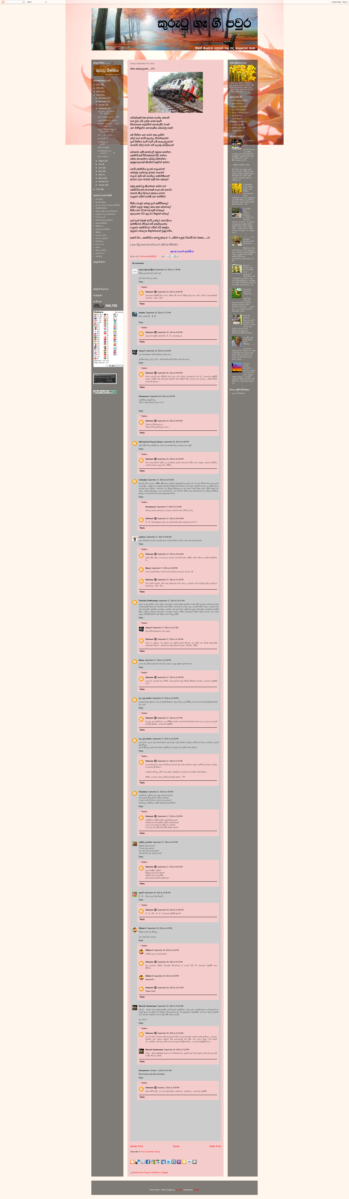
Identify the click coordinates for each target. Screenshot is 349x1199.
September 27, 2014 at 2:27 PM (170, 718)
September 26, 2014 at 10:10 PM (170, 459)
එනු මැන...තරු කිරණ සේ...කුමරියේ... (106, 112)
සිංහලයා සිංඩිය (101, 250)
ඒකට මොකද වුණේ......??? (108, 117)
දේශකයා (142, 537)
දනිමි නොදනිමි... (104, 147)
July (100, 164)
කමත (98, 247)
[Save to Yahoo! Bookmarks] (179, 1162)
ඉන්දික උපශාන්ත (145, 842)
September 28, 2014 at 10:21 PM (170, 988)
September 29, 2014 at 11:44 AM (170, 1033)
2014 (98, 95)
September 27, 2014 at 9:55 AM (159, 537)
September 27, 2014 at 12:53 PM (165, 739)
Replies (144, 287)
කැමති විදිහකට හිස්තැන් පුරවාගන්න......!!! (107, 130)
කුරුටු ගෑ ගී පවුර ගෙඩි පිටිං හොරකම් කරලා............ (248, 268)
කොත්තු (99, 256)
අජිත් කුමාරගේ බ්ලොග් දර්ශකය (151, 442)
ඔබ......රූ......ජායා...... (106, 135)
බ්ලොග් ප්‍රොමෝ (102, 238)
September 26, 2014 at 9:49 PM (176, 442)
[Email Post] (162, 256)
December (102, 98)
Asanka (142, 313)
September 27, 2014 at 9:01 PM (170, 867)
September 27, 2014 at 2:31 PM (170, 761)
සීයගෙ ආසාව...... (104, 156)
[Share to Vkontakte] (174, 1162)
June (100, 168)
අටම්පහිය (99, 199)
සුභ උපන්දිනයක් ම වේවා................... (249, 144)
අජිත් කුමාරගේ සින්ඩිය (104, 220)
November (102, 101)
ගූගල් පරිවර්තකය (238, 393)
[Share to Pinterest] (177, 256)
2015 (98, 91)
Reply (141, 282)
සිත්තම (98, 232)
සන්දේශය (99, 241)
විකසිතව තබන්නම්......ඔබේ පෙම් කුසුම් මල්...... (108, 125)
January (101, 185)
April (100, 175)
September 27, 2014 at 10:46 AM (170, 554)
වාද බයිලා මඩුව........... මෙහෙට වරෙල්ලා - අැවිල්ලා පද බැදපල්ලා (248, 214)
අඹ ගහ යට (100, 244)
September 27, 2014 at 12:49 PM (165, 698)
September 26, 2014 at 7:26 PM (167, 270)
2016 (98, 88)
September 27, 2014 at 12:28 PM (164, 568)
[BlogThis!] (170, 256)
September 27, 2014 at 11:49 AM (170, 639)
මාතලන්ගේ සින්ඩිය (103, 229)
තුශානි (141, 893)
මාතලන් (142, 351)
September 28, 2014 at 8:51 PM (170, 962)
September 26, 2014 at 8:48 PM (170, 332)
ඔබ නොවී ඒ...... (104, 138)
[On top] (189, 1162)
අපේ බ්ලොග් (100, 217)
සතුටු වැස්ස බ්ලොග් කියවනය (107, 211)
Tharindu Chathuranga (148, 601)
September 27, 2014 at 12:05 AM (161, 480)
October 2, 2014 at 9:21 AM (161, 1070)
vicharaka (143, 480)
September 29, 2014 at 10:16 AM (170, 1006)
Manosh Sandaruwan (148, 1006)
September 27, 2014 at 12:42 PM (170, 580)
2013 (98, 189)
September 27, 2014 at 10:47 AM (172, 601)
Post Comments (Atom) (150, 1152)
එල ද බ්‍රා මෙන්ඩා (145, 698)
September (103, 108)
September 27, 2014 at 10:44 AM (170, 518)
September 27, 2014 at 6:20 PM (165, 842)
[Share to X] (172, 256)
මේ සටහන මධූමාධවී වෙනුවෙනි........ (249, 292)
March (101, 178)
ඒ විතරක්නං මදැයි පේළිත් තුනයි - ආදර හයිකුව (248, 187)
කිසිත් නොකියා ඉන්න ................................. (242, 166)
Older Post (215, 1146)
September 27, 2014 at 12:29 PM (158, 660)
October (101, 105)
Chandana (143, 792)
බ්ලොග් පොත (101, 235)
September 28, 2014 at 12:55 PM (170, 910)
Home (176, 1146)
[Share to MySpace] (163, 1162)
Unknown (149, 292)
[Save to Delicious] (137, 1162)
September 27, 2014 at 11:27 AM (165, 628)
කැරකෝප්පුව (101, 202)
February (102, 181)
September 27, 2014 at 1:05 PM (160, 792)
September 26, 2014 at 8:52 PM (170, 421)
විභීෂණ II (142, 928)
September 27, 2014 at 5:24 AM (169, 507)
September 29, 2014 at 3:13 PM (176, 1050)
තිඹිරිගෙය (99, 226)
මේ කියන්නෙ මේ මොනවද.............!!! (106, 152)
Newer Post (136, 1146)
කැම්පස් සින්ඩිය (101, 223)
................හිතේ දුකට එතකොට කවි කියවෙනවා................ (249, 241)
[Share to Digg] (143, 1162)
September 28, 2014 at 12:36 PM (157, 893)
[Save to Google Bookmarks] (153, 1162)
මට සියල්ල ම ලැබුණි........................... (109, 143)
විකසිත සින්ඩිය (101, 208)
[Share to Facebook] (175, 256)
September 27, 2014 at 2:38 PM (170, 816)
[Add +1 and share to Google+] (158, 1162)
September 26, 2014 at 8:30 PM (162, 396)
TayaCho (178, 1190)
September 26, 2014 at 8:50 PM (170, 373)
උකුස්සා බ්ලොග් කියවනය (105, 214)
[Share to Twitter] (168, 1162)
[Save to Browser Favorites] (184, 1162)
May (100, 171)
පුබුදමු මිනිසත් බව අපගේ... (108, 120)
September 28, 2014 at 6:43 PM (159, 928)
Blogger (196, 1190)
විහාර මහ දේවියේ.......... (248, 317)
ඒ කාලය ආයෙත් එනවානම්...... (248, 366)
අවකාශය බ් (100, 253)
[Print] (194, 1162)
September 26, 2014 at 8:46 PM (170, 292)
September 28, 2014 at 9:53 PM (166, 976)
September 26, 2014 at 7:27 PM (158, 313)
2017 (98, 85)
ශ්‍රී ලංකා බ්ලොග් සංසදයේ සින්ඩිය (108, 205)
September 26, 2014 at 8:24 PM (158, 351)
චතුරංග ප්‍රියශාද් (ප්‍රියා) (146, 270)
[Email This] (167, 256)
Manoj (148, 568)
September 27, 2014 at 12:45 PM (170, 677)
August (101, 161)
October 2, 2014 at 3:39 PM (168, 1088)
